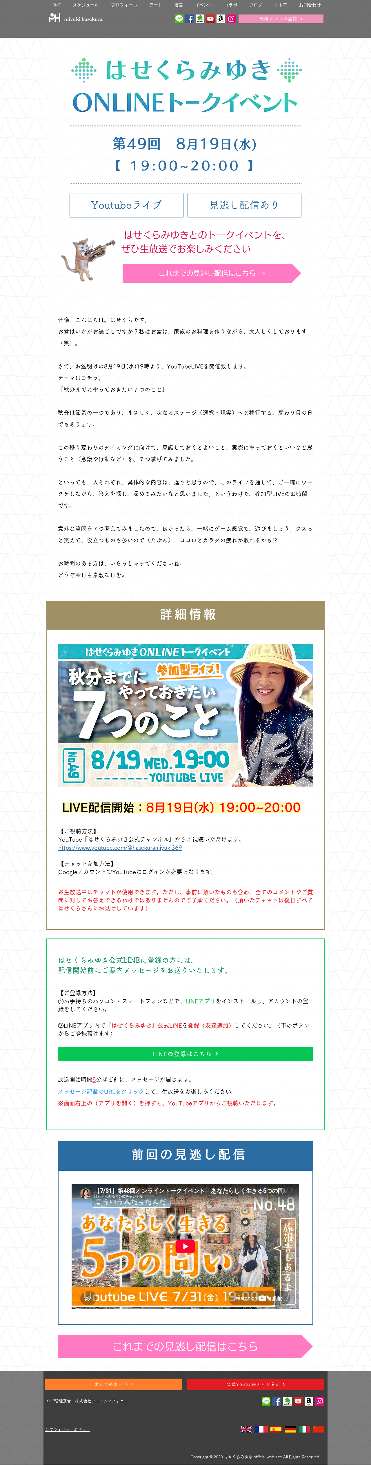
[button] (124, 4)
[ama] (221, 18)
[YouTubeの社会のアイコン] (210, 18)
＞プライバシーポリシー (67, 1430)
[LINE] (179, 18)
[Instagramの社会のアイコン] (231, 18)
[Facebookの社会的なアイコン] (189, 18)
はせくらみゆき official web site (253, 1457)
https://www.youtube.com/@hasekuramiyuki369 (120, 847)
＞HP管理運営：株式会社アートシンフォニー (86, 1401)
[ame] (200, 18)
